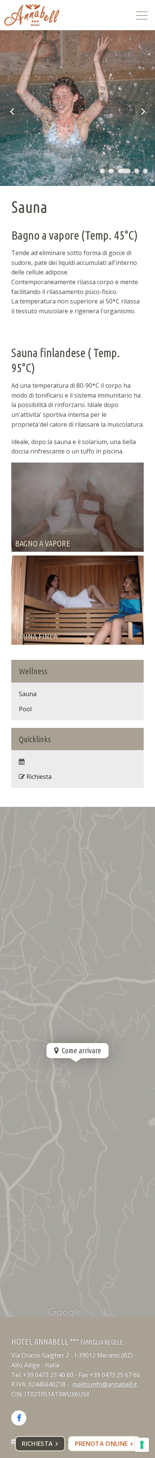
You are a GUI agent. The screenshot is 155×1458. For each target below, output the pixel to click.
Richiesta (37, 1443)
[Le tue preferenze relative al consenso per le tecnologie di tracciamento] (142, 1445)
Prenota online (101, 1443)
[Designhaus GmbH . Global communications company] (32, 15)
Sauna (27, 694)
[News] (77, 761)
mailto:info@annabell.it (104, 1384)
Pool (25, 709)
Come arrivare (80, 1050)
